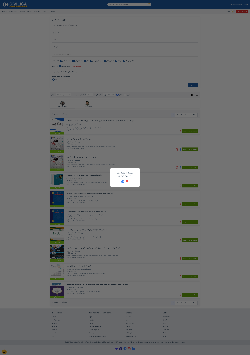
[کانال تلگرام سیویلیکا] (122, 181)
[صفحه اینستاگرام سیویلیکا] (127, 181)
